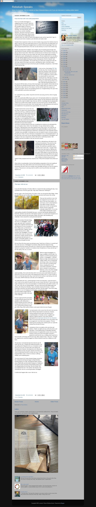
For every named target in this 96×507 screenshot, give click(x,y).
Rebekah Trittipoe (72, 35)
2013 (64, 89)
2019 (64, 64)
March (66, 79)
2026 (64, 50)
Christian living (65, 103)
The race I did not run (21, 184)
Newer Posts (19, 401)
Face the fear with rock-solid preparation (27, 18)
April (65, 77)
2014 (64, 87)
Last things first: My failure (27, 476)
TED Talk (54, 68)
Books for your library (67, 28)
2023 (64, 56)
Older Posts (54, 401)
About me (64, 24)
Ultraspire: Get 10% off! (65, 156)
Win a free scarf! (25, 484)
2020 (64, 62)
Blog (63, 22)
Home (37, 401)
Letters (17, 409)
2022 (64, 58)
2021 (64, 60)
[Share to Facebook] (42, 175)
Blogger (62, 503)
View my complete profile (67, 45)
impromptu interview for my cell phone (47, 318)
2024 (64, 54)
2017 (64, 81)
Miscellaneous (65, 113)
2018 (64, 66)
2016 (64, 83)
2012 (64, 91)
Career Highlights (66, 26)
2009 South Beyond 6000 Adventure (65, 160)
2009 (64, 97)
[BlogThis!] (39, 175)
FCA (63, 106)
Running (20, 397)
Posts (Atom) (24, 404)
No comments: (29, 175)
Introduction (64, 110)
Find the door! (24, 491)
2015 (64, 85)
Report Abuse (65, 123)
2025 (64, 52)
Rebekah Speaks (22, 6)
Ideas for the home (66, 108)
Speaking (64, 30)
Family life (64, 104)
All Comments (77, 158)
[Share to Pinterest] (44, 175)
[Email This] (38, 175)
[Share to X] (41, 175)
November (67, 69)
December (67, 68)
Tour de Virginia (65, 119)
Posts (75, 155)
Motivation (20, 177)
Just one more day (66, 112)
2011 (64, 93)
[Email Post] (35, 175)
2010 (64, 95)
